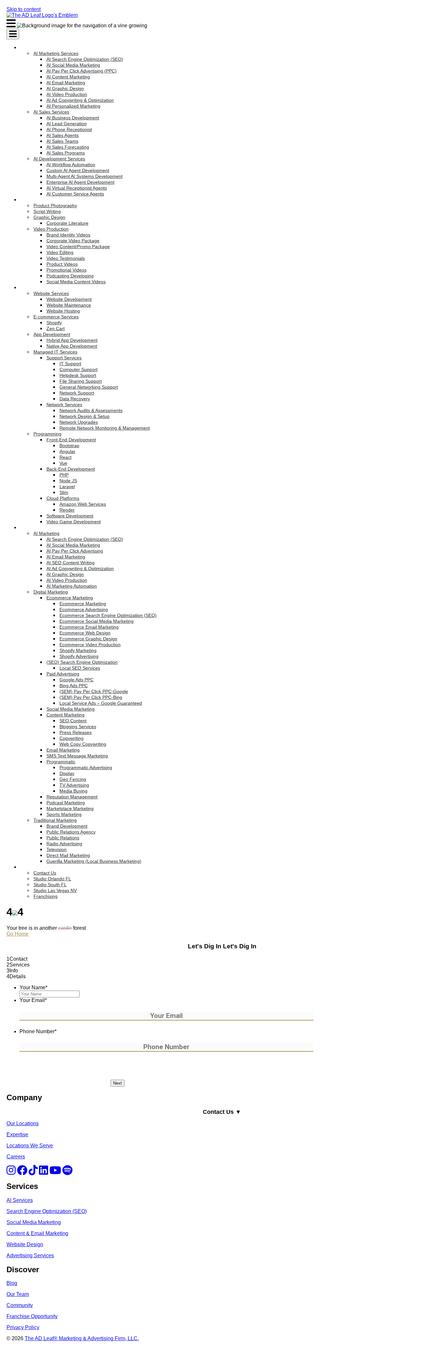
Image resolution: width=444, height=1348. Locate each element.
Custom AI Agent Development (77, 170)
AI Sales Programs (65, 152)
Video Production (51, 229)
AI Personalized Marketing (73, 106)
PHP (64, 474)
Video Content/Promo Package (78, 246)
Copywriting (71, 738)
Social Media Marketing (70, 709)
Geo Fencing (72, 779)
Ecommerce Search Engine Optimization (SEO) (108, 615)
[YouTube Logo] (55, 1172)
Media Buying (73, 791)
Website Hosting (63, 311)
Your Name (33, 987)
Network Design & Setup (84, 416)
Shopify (54, 322)
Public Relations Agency (71, 831)
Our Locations (23, 1123)
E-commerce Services (56, 316)
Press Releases (75, 732)
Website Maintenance (68, 305)
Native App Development (71, 346)
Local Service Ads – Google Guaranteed (100, 703)
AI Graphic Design (65, 88)
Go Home (18, 934)
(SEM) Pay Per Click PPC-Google (93, 691)
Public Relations (62, 837)
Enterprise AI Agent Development (80, 182)
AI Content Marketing (68, 76)
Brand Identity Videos (68, 234)
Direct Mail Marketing (68, 855)
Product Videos (62, 264)
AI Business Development (72, 117)
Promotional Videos (66, 270)
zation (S (67, 1211)
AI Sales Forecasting (67, 147)
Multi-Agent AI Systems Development (84, 176)
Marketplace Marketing (70, 808)
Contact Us (44, 872)
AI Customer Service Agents (75, 193)
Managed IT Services (55, 351)
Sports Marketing (64, 814)
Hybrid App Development (72, 340)
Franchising (45, 896)
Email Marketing (63, 750)
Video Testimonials (65, 258)
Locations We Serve (30, 1145)
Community (20, 1305)
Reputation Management (72, 796)
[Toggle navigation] (13, 34)
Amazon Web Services (82, 504)
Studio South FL (50, 884)
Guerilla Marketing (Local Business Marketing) (93, 861)
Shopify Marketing (78, 650)
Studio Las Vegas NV (55, 890)
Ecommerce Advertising (83, 609)
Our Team (18, 1294)
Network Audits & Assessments (91, 410)
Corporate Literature (67, 223)
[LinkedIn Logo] (43, 1172)
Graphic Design (49, 217)
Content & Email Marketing (37, 1233)
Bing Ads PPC (73, 685)
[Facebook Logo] (22, 1172)
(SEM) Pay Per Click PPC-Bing (90, 697)
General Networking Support (88, 387)
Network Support (76, 392)
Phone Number (38, 1031)
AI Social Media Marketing (73, 65)
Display (66, 773)
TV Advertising (74, 785)
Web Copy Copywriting (82, 744)
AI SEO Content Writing (70, 562)
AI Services (20, 1200)
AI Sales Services (51, 111)
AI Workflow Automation (70, 164)
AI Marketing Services (55, 53)
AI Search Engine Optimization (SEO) (84, 59)
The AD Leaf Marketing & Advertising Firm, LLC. (82, 1338)
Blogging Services (77, 726)
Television (56, 849)
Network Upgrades (78, 422)
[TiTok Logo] (33, 1172)
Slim (63, 492)
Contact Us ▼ (222, 1112)
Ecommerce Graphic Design (88, 638)
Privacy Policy (23, 1327)
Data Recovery (74, 398)
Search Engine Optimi (32, 1211)
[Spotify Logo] (67, 1172)
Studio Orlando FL (52, 878)
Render (67, 510)
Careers (16, 1156)
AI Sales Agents (62, 135)
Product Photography (55, 205)
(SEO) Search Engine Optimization (82, 662)
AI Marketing (46, 533)
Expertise (17, 1134)
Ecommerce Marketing (69, 597)
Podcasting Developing (70, 275)
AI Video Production (66, 94)
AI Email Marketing (65, 82)
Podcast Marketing (65, 802)
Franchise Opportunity (32, 1316)
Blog (12, 1283)
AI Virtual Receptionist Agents (76, 188)
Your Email (33, 1000)
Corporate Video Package (72, 240)
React (65, 457)
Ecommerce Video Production (90, 644)
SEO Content (72, 720)
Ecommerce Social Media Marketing (96, 621)
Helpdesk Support (77, 375)
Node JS (68, 480)
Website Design (25, 1244)
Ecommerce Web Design (85, 632)
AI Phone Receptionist (69, 129)
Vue (63, 463)
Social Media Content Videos (76, 281)
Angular (67, 451)
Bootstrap (69, 445)
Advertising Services (30, 1255)
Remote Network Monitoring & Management (104, 428)
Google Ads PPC (76, 679)
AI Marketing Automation (71, 586)
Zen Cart (55, 328)
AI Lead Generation (66, 123)
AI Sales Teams (62, 141)
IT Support (70, 363)
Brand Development (66, 826)
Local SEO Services (79, 668)
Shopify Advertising (78, 656)
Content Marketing (65, 714)
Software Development (69, 515)
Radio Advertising (64, 843)
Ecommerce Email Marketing (89, 627)
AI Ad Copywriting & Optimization (80, 100)
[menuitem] (210, 121)
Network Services (64, 404)
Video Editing (59, 252)
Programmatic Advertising (85, 767)
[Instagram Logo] (11, 1172)
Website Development (69, 299)
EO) (82, 1211)
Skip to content (24, 9)
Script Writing (47, 211)
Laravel (67, 486)
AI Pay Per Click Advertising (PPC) (81, 70)
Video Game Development (73, 521)
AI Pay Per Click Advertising (74, 551)
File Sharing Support (80, 381)
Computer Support (78, 369)
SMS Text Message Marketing (77, 755)
